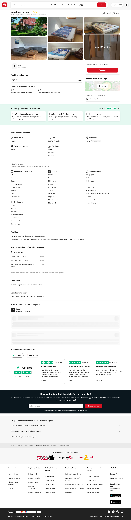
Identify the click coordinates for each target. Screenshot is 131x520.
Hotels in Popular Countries (74, 488)
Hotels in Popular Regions (74, 484)
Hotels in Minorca (93, 493)
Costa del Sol (49, 476)
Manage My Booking (14, 478)
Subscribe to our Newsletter (13, 483)
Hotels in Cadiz (33, 482)
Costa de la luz (50, 493)
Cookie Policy (47, 516)
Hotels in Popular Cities (73, 474)
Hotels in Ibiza (91, 480)
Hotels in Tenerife (93, 476)
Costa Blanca (49, 480)
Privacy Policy (83, 410)
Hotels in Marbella (34, 492)
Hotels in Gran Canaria (95, 484)
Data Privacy (35, 516)
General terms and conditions (18, 516)
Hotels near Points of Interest (72, 479)
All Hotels (68, 492)
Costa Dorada (50, 489)
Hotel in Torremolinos (32, 487)
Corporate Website (116, 478)
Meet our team (13, 474)
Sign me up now (93, 406)
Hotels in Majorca (93, 489)
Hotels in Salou (33, 474)
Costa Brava (49, 484)
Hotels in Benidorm (34, 478)
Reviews (10, 488)
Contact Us (113, 474)
